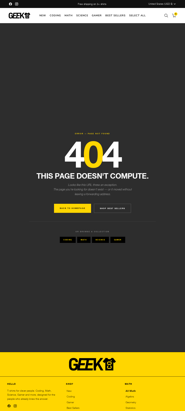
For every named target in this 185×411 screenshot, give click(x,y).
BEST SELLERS (115, 15)
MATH (68, 15)
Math (84, 240)
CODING (55, 15)
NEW (42, 15)
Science (100, 240)
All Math (131, 390)
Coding (67, 240)
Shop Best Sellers (112, 208)
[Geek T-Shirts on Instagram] (16, 4)
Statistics (130, 407)
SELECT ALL (137, 15)
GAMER (97, 15)
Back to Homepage (72, 208)
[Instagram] (15, 406)
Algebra (130, 396)
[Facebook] (9, 406)
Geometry (131, 402)
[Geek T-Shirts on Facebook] (10, 4)
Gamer (118, 240)
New (69, 390)
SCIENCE (82, 15)
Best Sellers (73, 407)
